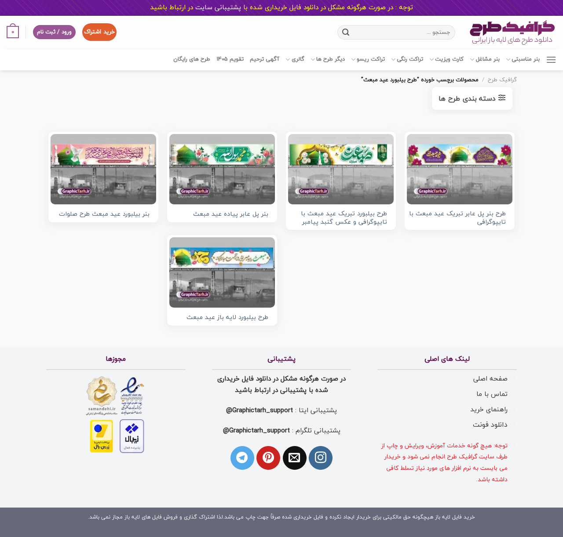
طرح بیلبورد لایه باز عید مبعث (227, 318)
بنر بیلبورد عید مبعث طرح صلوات (104, 214)
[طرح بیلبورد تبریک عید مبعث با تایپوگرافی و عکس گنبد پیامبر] (341, 169)
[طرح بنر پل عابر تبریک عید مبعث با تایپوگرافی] (459, 169)
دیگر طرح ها (330, 59)
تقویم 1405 (230, 59)
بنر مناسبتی (526, 59)
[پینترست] (268, 458)
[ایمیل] (295, 458)
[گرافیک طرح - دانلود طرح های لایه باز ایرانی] (512, 32)
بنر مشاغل (487, 59)
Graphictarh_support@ (259, 410)
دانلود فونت (490, 425)
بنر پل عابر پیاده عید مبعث (230, 214)
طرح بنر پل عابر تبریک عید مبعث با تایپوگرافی (457, 218)
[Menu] (551, 59)
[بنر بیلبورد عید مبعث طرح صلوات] (103, 169)
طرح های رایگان (191, 59)
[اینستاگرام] (321, 458)
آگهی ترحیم (264, 59)
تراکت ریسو (371, 59)
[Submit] (345, 32)
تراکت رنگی (410, 59)
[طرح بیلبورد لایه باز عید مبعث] (222, 272)
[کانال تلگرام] (242, 458)
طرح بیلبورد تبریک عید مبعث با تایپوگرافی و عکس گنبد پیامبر (344, 218)
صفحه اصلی (490, 379)
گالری (298, 59)
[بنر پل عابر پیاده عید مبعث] (222, 169)
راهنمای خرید (489, 409)
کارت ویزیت (449, 59)
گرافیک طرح (502, 80)
